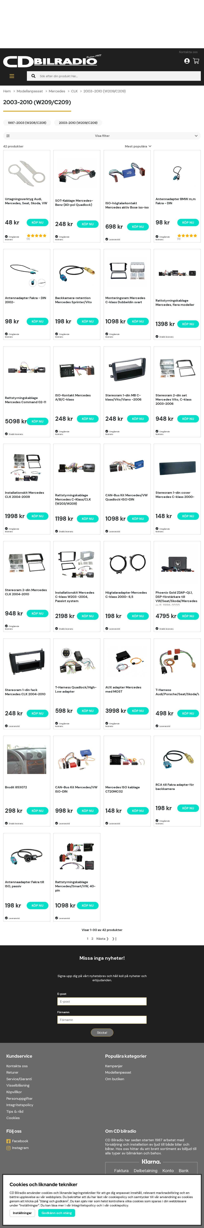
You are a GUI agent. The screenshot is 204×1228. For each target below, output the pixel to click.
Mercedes (57, 91)
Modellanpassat (30, 91)
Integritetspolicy (19, 1105)
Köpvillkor (14, 1092)
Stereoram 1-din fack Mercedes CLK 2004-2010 (25, 692)
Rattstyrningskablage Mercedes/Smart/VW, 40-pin (75, 886)
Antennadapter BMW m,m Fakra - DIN (176, 201)
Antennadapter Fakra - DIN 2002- (25, 300)
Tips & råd (14, 1111)
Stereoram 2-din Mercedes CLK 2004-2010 (26, 592)
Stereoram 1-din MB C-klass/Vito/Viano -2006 (123, 397)
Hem (7, 91)
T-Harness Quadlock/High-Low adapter (75, 689)
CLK (74, 91)
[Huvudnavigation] (12, 76)
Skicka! (102, 1033)
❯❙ (114, 939)
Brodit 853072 (16, 787)
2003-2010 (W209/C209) (104, 91)
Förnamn (63, 1012)
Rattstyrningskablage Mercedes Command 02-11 (25, 400)
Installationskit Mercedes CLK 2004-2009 (24, 495)
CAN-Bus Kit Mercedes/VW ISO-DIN (76, 789)
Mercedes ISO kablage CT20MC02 (122, 789)
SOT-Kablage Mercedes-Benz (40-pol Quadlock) (74, 202)
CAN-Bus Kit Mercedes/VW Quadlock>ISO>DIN (126, 497)
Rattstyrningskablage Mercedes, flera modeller (175, 302)
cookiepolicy (119, 1205)
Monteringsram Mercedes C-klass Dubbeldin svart (125, 300)
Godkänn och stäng (57, 1213)
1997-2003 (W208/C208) (27, 123)
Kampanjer (114, 1066)
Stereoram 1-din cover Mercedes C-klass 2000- (175, 495)
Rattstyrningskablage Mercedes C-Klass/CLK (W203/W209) (73, 499)
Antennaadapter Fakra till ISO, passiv (24, 884)
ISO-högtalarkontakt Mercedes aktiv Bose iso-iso (127, 205)
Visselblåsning (17, 1085)
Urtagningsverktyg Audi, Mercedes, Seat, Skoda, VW (26, 201)
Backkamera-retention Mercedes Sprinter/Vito (73, 300)
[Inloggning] (187, 61)
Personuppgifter (19, 1098)
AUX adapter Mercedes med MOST (123, 689)
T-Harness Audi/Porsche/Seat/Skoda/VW (177, 692)
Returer (12, 1072)
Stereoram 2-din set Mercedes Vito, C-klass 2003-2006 (173, 399)
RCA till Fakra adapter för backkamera (175, 787)
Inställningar (22, 1213)
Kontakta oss (188, 52)
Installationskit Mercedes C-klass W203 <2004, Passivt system (74, 596)
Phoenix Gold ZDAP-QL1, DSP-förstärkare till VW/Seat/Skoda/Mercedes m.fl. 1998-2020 (176, 598)
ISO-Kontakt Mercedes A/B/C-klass (73, 397)
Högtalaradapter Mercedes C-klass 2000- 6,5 (126, 594)
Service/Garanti (19, 1079)
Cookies (13, 1118)
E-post (61, 994)
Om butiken (114, 1079)
